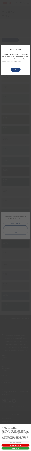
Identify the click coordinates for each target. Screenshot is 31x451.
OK (15, 69)
